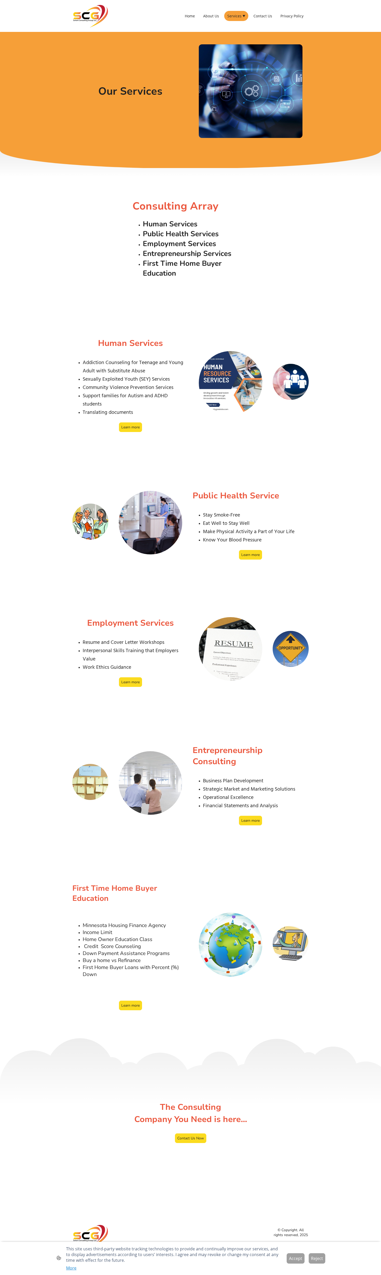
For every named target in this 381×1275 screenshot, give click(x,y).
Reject (317, 1258)
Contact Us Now (190, 1138)
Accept (295, 1258)
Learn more (130, 427)
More (71, 1268)
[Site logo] (90, 16)
